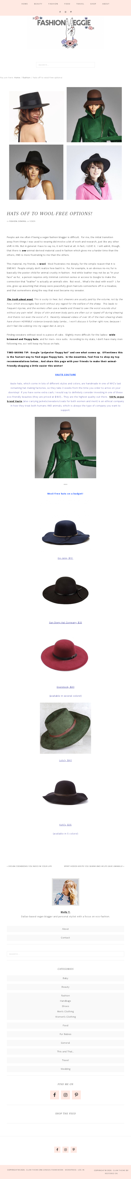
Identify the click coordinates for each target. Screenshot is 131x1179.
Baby (65, 978)
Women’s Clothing (65, 1016)
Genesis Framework (53, 1170)
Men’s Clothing (65, 1011)
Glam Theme (32, 1170)
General (22, 221)
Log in (81, 1170)
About (65, 929)
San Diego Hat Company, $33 (65, 622)
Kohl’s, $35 (65, 825)
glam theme (119, 1170)
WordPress (70, 1170)
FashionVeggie (65, 32)
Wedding (65, 1069)
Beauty (65, 987)
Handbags (65, 1001)
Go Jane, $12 (65, 558)
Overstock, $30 (65, 687)
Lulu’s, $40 (65, 760)
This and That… (65, 1051)
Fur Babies (65, 1034)
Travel (65, 1060)
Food (65, 1025)
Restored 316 (111, 1173)
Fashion (13, 221)
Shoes (65, 1006)
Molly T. (65, 912)
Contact (65, 937)
